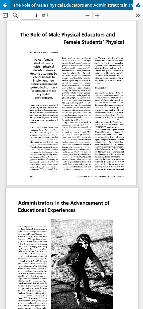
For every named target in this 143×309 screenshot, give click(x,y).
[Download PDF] (138, 5)
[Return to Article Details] (5, 5)
